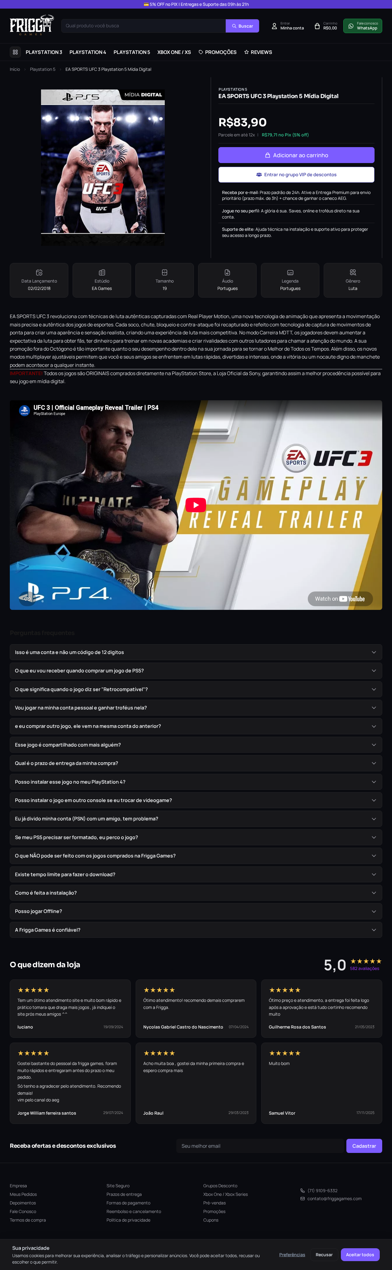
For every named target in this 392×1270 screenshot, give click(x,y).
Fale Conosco (23, 1211)
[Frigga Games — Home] (32, 25)
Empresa (18, 1185)
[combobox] (144, 25)
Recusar (324, 1254)
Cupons (210, 1220)
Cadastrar (364, 1146)
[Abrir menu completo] (15, 52)
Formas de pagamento (128, 1203)
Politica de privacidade (128, 1220)
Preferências (292, 1254)
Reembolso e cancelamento (134, 1211)
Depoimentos (23, 1203)
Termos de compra (28, 1220)
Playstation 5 (42, 69)
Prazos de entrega (124, 1194)
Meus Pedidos (23, 1194)
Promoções (214, 1211)
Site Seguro (118, 1185)
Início (15, 69)
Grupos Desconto (220, 1185)
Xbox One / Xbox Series (225, 1194)
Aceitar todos (360, 1254)
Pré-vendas (214, 1203)
